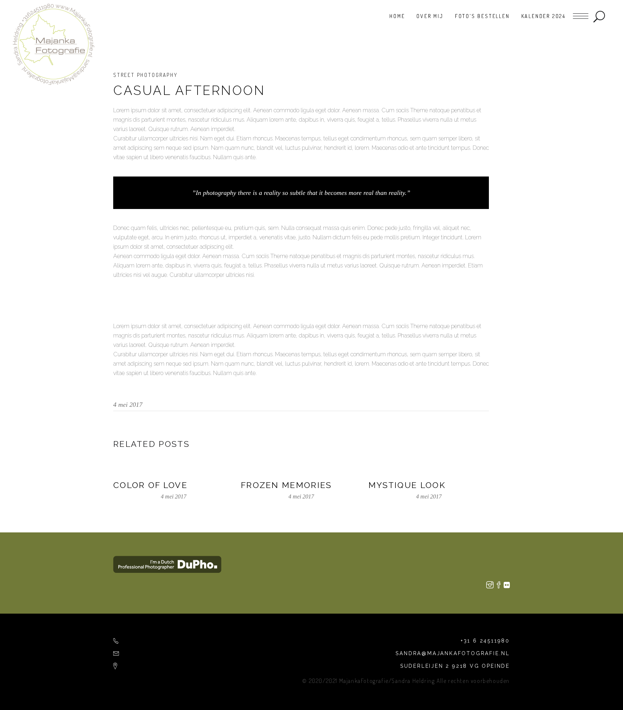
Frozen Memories (286, 485)
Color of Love (150, 485)
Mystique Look (407, 485)
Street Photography (145, 75)
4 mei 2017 (127, 404)
